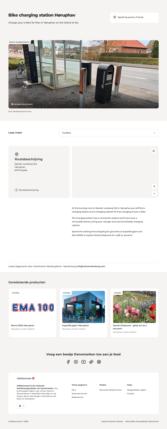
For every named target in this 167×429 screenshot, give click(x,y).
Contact (130, 393)
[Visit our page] (76, 362)
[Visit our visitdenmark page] (83, 362)
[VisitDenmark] (26, 378)
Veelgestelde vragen (136, 390)
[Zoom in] (154, 186)
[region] (115, 172)
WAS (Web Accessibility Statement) (142, 421)
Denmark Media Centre (110, 390)
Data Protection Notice (112, 421)
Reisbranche (78, 397)
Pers (74, 390)
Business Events (79, 393)
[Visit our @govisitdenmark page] (91, 362)
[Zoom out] (154, 193)
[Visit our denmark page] (68, 362)
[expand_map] (154, 151)
